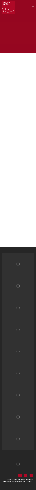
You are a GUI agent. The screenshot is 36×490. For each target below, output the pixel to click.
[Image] (18, 264)
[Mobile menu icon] (33, 7)
